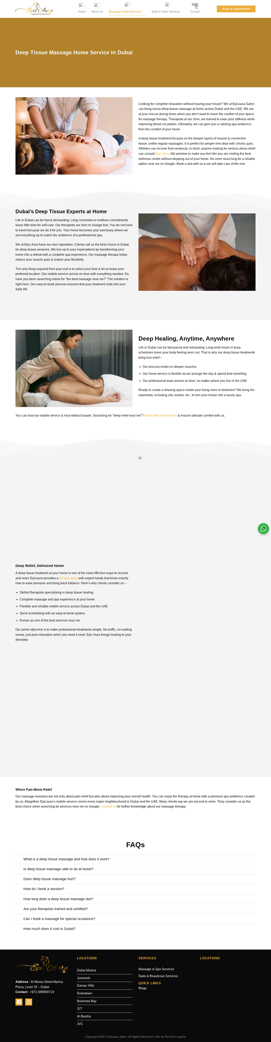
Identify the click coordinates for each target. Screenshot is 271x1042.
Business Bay (86, 1001)
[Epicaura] (35, 9)
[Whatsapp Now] (263, 528)
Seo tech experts (175, 1036)
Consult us (108, 806)
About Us (97, 11)
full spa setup (68, 578)
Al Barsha (84, 1016)
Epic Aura (162, 153)
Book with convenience (160, 415)
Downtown (84, 993)
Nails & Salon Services (166, 11)
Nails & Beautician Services (158, 976)
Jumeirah (83, 978)
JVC (80, 1024)
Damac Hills (85, 985)
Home (82, 11)
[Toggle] (19, 859)
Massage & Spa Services (125, 11)
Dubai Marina (86, 970)
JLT (79, 1008)
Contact (195, 11)
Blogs (142, 988)
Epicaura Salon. (118, 1036)
